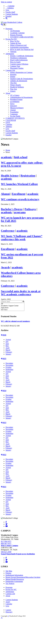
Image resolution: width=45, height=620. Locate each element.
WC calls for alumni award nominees (15, 321)
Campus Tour (15, 66)
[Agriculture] (12, 308)
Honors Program (16, 35)
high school (20, 157)
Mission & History (17, 108)
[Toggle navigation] (4, 24)
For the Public (15, 116)
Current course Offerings (19, 64)
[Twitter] (6, 524)
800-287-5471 (6, 543)
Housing (13, 74)
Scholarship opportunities (19, 47)
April (7, 348)
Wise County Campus (9, 546)
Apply (8, 602)
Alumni (13, 110)
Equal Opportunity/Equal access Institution (18, 554)
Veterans (13, 52)
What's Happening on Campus (21, 72)
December (9, 363)
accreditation (14, 102)
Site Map (9, 571)
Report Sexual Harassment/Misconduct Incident (23, 577)
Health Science (10, 175)
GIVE (8, 122)
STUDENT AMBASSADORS (21, 37)
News (12, 104)
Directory (13, 106)
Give (7, 10)
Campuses (14, 114)
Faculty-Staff (10, 12)
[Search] (6, 18)
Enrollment (18, 193)
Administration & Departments (21, 97)
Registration (28, 175)
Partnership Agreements (14, 581)
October (8, 367)
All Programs (15, 31)
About (8, 93)
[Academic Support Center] (12, 306)
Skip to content (6, 2)
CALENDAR (11, 120)
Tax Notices (10, 583)
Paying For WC (11, 39)
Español (8, 16)
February (9, 352)
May (7, 346)
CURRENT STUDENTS (15, 118)
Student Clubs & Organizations (21, 79)
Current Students (12, 14)
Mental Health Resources (15, 579)
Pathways (30, 209)
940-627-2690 (6, 552)
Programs (9, 29)
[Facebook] (6, 522)
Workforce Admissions (18, 58)
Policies (8, 573)
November (9, 365)
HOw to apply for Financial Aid (21, 49)
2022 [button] (4, 455)
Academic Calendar (17, 33)
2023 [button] (4, 423)
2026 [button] (4, 335)
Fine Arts (13, 89)
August (8, 339)
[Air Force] (12, 310)
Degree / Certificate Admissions (21, 56)
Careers (8, 610)
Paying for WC (11, 589)
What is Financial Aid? (18, 45)
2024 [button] (4, 391)
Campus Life (10, 70)
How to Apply (15, 62)
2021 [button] (4, 487)
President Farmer (16, 99)
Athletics (10, 8)
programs (20, 212)
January (8, 354)
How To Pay (15, 41)
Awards (5, 267)
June (7, 344)
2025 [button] (4, 359)
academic (6, 157)
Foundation (14, 112)
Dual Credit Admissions (19, 60)
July (7, 342)
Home (8, 150)
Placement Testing (16, 68)
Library (13, 91)
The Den (13, 83)
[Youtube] (7, 526)
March (8, 350)
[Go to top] (2, 618)
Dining (12, 77)
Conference (8, 230)
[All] (12, 304)
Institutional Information (14, 575)
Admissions (10, 54)
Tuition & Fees (15, 43)
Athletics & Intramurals (18, 81)
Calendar (10, 6)
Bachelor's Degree (12, 209)
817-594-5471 (6, 541)
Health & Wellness (17, 87)
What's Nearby (15, 85)
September (9, 369)
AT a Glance (14, 95)
